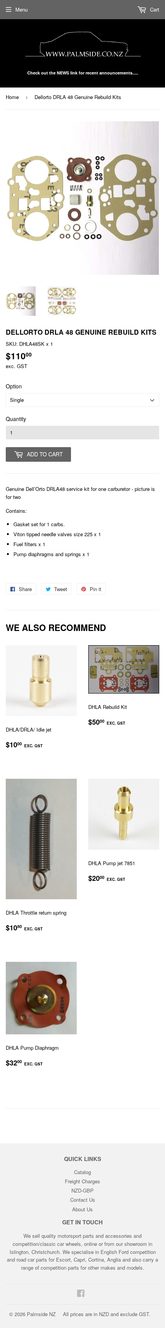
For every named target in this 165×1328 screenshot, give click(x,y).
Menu (21, 9)
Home (12, 97)
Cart (153, 9)
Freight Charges (82, 1181)
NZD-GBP (82, 1190)
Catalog (82, 1172)
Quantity (16, 419)
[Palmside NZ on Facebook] (81, 1294)
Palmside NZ (41, 1314)
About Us (82, 1209)
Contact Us (82, 1199)
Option (14, 386)
